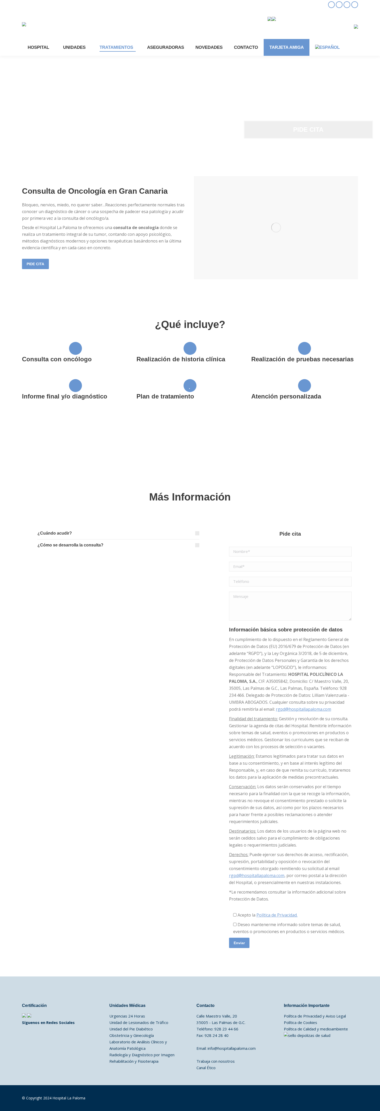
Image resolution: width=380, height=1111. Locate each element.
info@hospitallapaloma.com (232, 1048)
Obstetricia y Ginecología (131, 1035)
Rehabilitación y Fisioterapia (133, 1061)
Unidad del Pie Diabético (131, 1028)
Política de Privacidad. (277, 915)
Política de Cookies (300, 1022)
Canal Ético (206, 1067)
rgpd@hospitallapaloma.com (303, 709)
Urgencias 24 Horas (127, 1016)
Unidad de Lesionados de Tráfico (138, 1022)
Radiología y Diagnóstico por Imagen (141, 1054)
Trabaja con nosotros (215, 1061)
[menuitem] (327, 47)
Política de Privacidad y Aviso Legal (315, 1016)
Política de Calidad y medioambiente (316, 1028)
